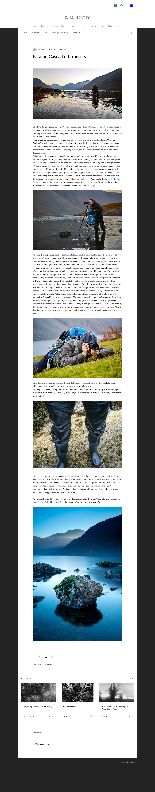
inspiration (76, 33)
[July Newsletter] (77, 692)
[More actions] (120, 49)
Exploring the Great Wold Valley (38, 706)
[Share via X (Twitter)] (40, 657)
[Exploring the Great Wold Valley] (38, 692)
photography (36, 33)
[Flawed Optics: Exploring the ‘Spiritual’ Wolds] (116, 692)
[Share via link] (51, 657)
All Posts (24, 33)
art (46, 33)
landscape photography (60, 33)
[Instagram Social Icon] (115, 5)
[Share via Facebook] (34, 657)
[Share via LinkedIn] (46, 657)
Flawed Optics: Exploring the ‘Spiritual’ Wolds (115, 707)
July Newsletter (70, 706)
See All (131, 678)
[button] (131, 5)
